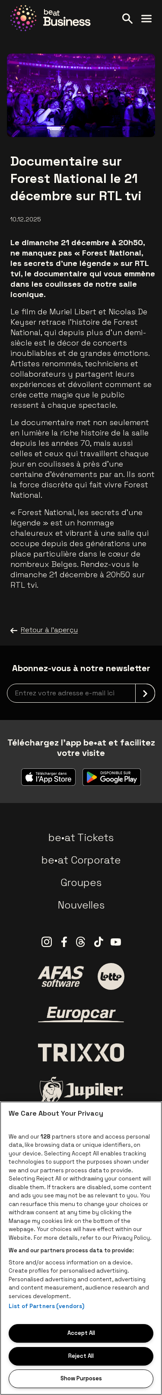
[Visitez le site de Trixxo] (81, 1052)
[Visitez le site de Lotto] (111, 976)
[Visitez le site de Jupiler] (81, 1091)
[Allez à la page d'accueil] (50, 18)
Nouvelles (81, 905)
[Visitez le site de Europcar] (81, 1014)
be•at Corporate (81, 860)
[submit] (145, 693)
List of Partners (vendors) (46, 1306)
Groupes (81, 882)
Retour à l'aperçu (49, 629)
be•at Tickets (81, 837)
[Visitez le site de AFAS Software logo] (60, 976)
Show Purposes (81, 1378)
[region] (81, 1248)
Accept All (81, 1333)
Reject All (81, 1356)
